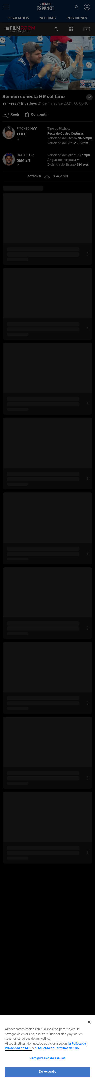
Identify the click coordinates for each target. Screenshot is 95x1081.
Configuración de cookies (47, 1058)
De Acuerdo (47, 1072)
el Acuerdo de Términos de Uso (57, 1048)
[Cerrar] (89, 1022)
